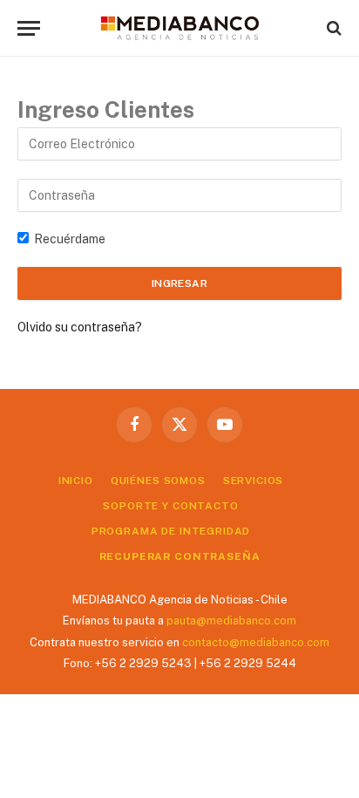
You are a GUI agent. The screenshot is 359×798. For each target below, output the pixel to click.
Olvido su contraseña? (79, 327)
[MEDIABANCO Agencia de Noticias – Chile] (179, 28)
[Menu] (28, 28)
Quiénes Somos (158, 480)
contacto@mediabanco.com (255, 642)
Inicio (75, 480)
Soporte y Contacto (170, 506)
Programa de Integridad (170, 531)
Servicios (253, 480)
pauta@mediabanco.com (231, 620)
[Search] (332, 28)
